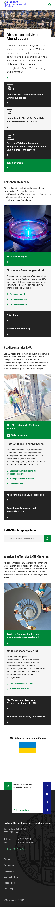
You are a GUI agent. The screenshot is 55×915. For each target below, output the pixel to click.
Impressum (9, 871)
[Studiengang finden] (47, 538)
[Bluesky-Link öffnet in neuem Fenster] (47, 794)
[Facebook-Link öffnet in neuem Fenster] (47, 786)
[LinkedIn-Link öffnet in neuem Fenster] (47, 810)
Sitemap (7, 859)
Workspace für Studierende (22, 478)
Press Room (9, 883)
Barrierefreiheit (11, 877)
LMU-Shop (8, 889)
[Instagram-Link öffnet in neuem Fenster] (47, 802)
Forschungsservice (18, 304)
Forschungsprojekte (18, 299)
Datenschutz (9, 865)
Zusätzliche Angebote (19, 689)
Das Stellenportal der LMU (21, 684)
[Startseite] (8, 786)
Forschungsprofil (17, 294)
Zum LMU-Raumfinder (17, 849)
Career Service (16, 483)
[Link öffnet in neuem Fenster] (27, 797)
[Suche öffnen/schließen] (49, 4)
